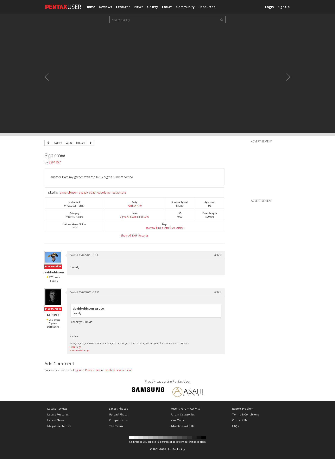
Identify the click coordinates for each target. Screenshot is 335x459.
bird (158, 228)
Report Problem (242, 408)
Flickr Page (75, 347)
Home (90, 6)
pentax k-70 (168, 228)
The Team (116, 426)
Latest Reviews (57, 408)
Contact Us (239, 420)
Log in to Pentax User (86, 370)
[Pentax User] (63, 5)
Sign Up (284, 6)
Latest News (55, 420)
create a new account (118, 370)
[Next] (90, 143)
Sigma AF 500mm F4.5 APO (134, 216)
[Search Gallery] (221, 19)
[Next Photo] (286, 76)
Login (269, 6)
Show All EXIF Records (135, 235)
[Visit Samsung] (148, 390)
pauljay (83, 192)
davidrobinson (69, 192)
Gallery (152, 6)
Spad (92, 192)
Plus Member (53, 266)
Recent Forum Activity (185, 408)
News (138, 6)
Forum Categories (182, 414)
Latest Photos (118, 408)
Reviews (105, 6)
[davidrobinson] (53, 257)
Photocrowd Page (79, 350)
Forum (167, 6)
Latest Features (58, 414)
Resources (207, 6)
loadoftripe (104, 192)
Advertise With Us (182, 426)
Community (185, 6)
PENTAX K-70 (135, 205)
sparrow (150, 228)
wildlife (180, 228)
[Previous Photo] (49, 76)
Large (69, 142)
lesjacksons (119, 192)
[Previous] (48, 143)
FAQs (235, 426)
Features (123, 6)
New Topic (177, 420)
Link (219, 255)
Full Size (80, 142)
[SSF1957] (53, 297)
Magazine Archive (59, 426)
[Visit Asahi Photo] (187, 393)
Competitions (118, 420)
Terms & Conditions (245, 414)
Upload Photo (118, 414)
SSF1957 (55, 162)
